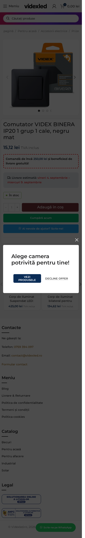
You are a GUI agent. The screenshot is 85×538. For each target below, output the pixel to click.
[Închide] (77, 240)
